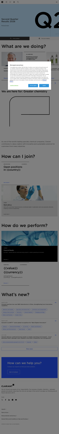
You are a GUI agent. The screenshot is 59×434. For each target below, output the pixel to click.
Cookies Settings (14, 85)
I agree (44, 85)
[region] (29, 75)
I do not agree (33, 85)
